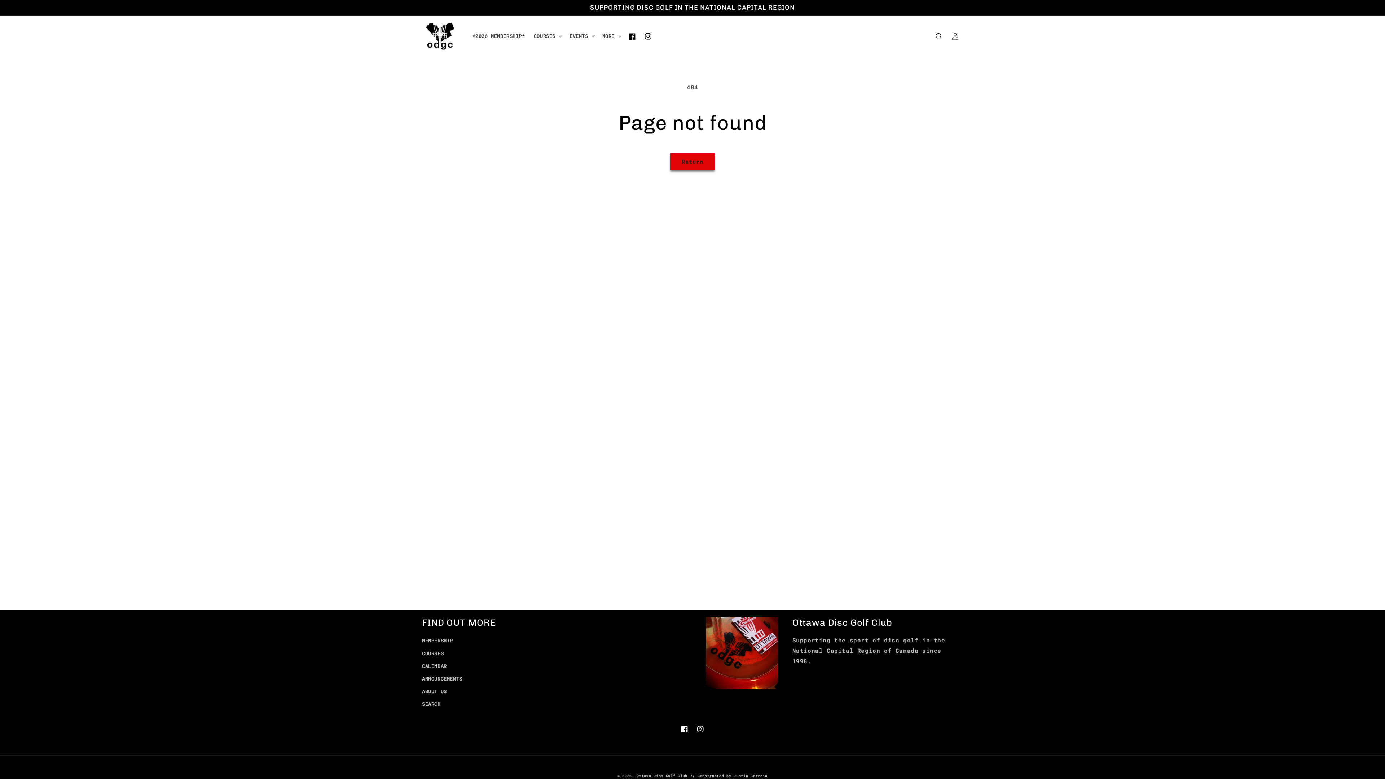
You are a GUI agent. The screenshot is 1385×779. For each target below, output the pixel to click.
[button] (547, 36)
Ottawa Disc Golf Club (662, 776)
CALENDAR (434, 666)
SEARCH (431, 703)
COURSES (433, 653)
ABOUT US (434, 691)
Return (692, 161)
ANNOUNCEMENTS (442, 678)
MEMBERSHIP (437, 640)
